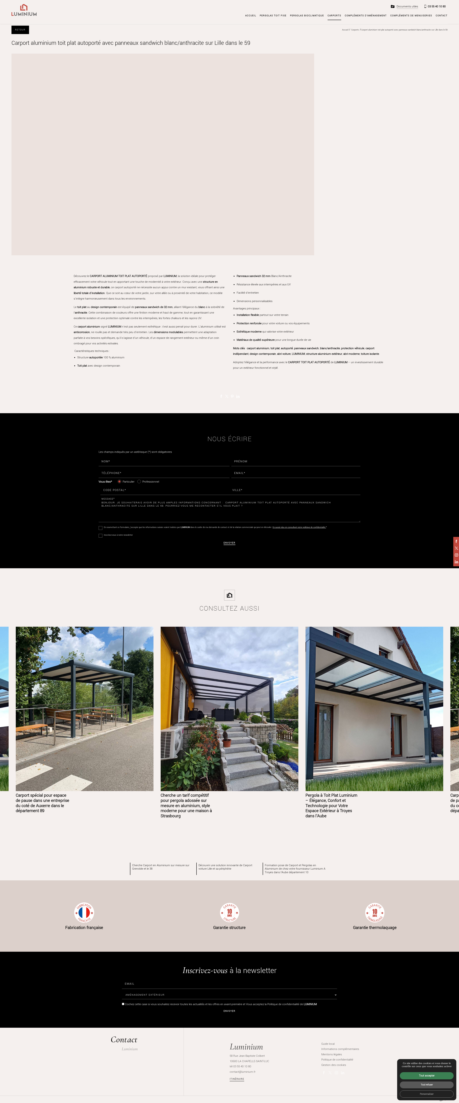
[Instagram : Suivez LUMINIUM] (456, 555)
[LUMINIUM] (24, 10)
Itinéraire (237, 1079)
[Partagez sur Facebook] (221, 396)
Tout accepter (427, 1075)
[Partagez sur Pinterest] (232, 396)
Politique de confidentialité (283, 1004)
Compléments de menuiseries (411, 15)
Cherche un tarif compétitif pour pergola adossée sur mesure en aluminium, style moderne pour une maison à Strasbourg (186, 806)
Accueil (250, 15)
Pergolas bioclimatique (307, 15)
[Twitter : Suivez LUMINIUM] (456, 548)
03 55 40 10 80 (437, 6)
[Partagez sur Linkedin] (237, 396)
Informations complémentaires (340, 1049)
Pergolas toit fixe (273, 15)
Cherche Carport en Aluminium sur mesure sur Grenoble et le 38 (160, 867)
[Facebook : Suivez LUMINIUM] (456, 541)
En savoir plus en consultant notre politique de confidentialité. (299, 527)
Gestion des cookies (333, 1065)
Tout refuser (427, 1084)
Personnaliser (427, 1093)
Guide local (328, 1044)
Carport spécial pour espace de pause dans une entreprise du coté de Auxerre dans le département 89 (42, 803)
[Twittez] (226, 396)
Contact (442, 15)
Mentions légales (331, 1054)
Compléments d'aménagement (366, 15)
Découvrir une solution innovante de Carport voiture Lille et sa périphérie (225, 867)
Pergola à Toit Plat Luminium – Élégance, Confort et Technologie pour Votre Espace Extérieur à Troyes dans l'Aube (331, 806)
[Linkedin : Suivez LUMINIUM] (456, 561)
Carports (334, 15)
